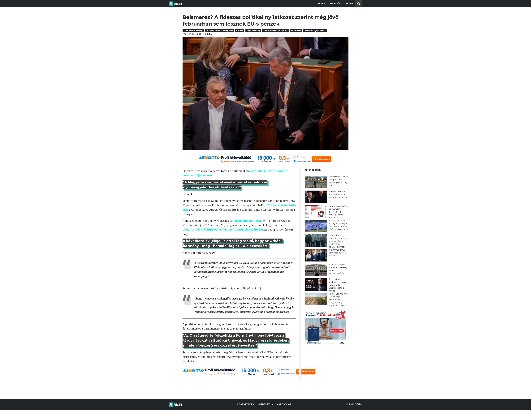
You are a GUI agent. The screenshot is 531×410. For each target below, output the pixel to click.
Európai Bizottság (193, 30)
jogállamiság (253, 30)
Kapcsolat (284, 404)
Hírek (321, 3)
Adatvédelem (246, 404)
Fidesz (239, 30)
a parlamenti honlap (244, 220)
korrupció (296, 30)
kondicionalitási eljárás (275, 30)
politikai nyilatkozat (315, 30)
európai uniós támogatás (219, 30)
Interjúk (335, 3)
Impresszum (266, 404)
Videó (349, 3)
